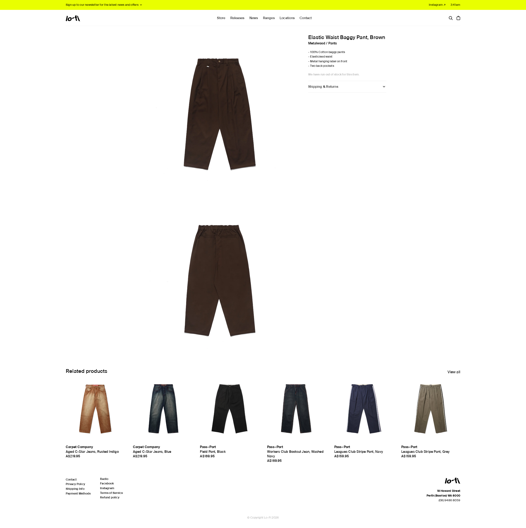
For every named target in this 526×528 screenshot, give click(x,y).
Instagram (107, 488)
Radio (104, 479)
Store (221, 18)
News (253, 18)
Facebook (107, 483)
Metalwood (316, 43)
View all (454, 372)
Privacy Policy (75, 484)
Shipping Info (75, 488)
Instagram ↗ (437, 4)
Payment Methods (78, 493)
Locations (287, 18)
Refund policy (109, 497)
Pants (332, 43)
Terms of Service (111, 492)
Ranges (269, 18)
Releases (237, 18)
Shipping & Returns (323, 86)
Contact (306, 18)
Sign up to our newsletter (102, 4)
